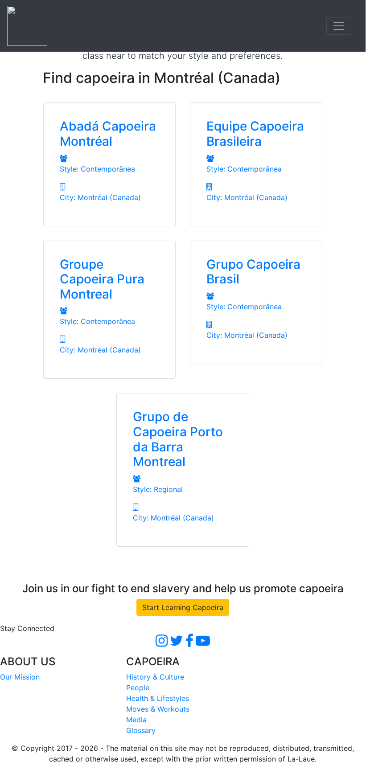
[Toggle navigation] (338, 26)
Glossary (141, 730)
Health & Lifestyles (157, 698)
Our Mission (20, 676)
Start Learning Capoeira (182, 607)
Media (136, 719)
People (137, 687)
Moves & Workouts (157, 708)
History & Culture (155, 676)
